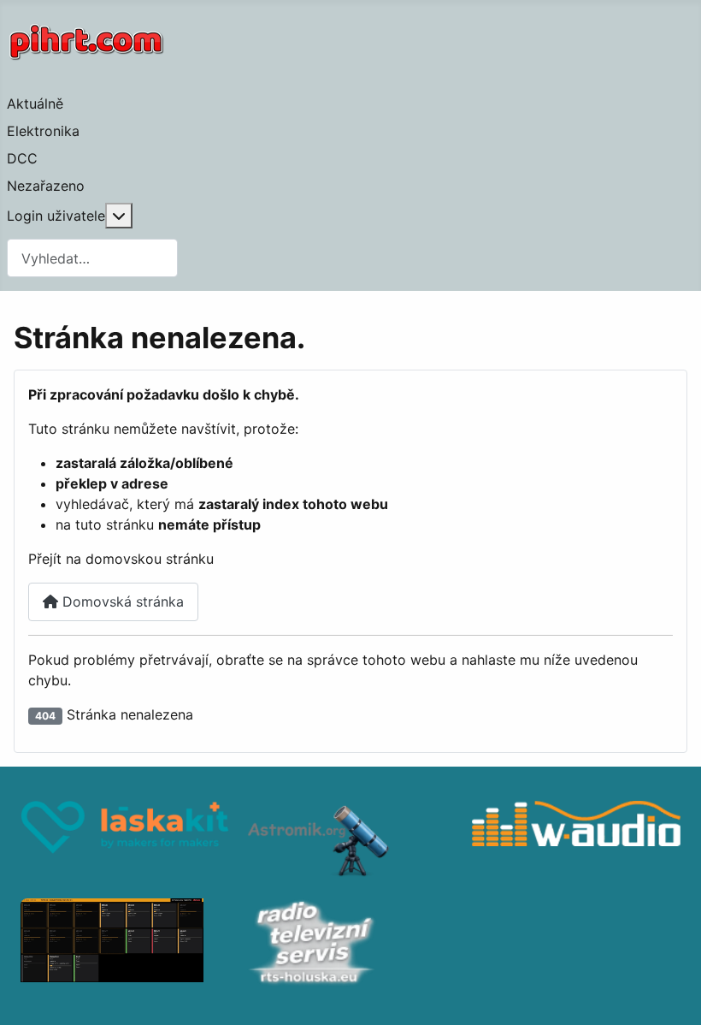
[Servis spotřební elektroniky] (350, 944)
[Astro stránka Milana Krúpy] (350, 841)
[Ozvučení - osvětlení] (576, 841)
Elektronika (43, 130)
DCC (22, 158)
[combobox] (92, 258)
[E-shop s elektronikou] (125, 841)
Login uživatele (56, 215)
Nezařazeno (46, 185)
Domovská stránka (121, 601)
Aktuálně (35, 103)
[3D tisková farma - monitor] (125, 944)
